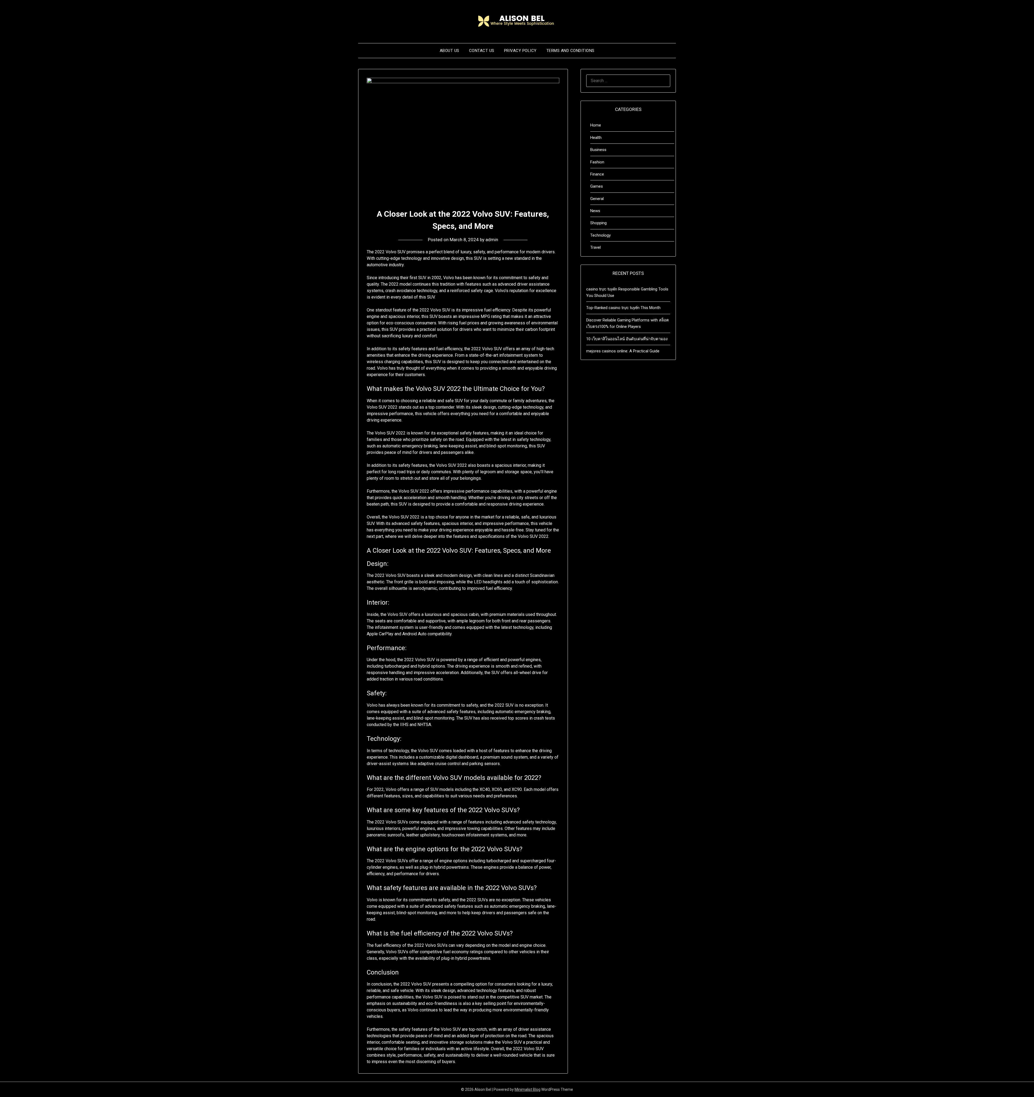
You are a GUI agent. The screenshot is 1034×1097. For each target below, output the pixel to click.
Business (598, 149)
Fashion (597, 162)
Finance (597, 174)
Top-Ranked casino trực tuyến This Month (623, 307)
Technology (600, 235)
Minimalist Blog (527, 1089)
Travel (595, 247)
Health (596, 137)
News (595, 210)
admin (491, 239)
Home (595, 125)
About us (449, 50)
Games (596, 186)
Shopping (598, 222)
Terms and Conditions (570, 50)
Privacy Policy (520, 50)
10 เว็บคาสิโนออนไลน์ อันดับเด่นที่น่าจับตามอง (627, 339)
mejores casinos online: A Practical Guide (622, 351)
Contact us (481, 50)
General (597, 198)
